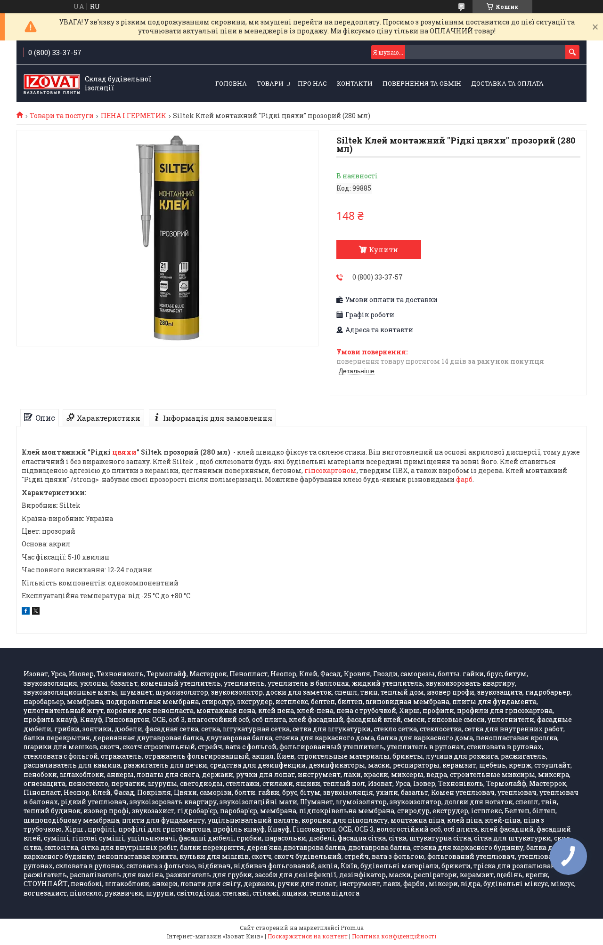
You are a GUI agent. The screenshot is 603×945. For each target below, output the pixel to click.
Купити (383, 249)
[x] (36, 612)
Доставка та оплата (507, 83)
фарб (464, 479)
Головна (231, 83)
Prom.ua (352, 927)
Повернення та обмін (422, 83)
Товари (270, 83)
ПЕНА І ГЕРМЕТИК (133, 116)
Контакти (355, 83)
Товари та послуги (62, 116)
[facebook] (26, 612)
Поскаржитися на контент (308, 936)
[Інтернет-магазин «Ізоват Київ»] (52, 84)
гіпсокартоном (330, 470)
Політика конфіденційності (394, 936)
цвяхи (124, 452)
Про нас (312, 83)
